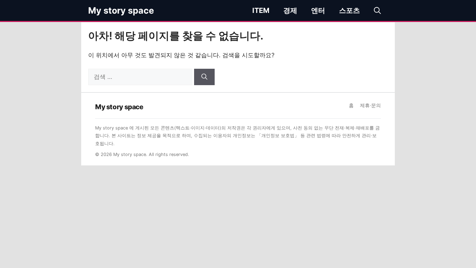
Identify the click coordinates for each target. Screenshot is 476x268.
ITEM (260, 10)
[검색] (204, 77)
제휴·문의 (370, 105)
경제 (290, 10)
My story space (121, 10)
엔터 (318, 10)
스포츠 (349, 10)
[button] (377, 10)
